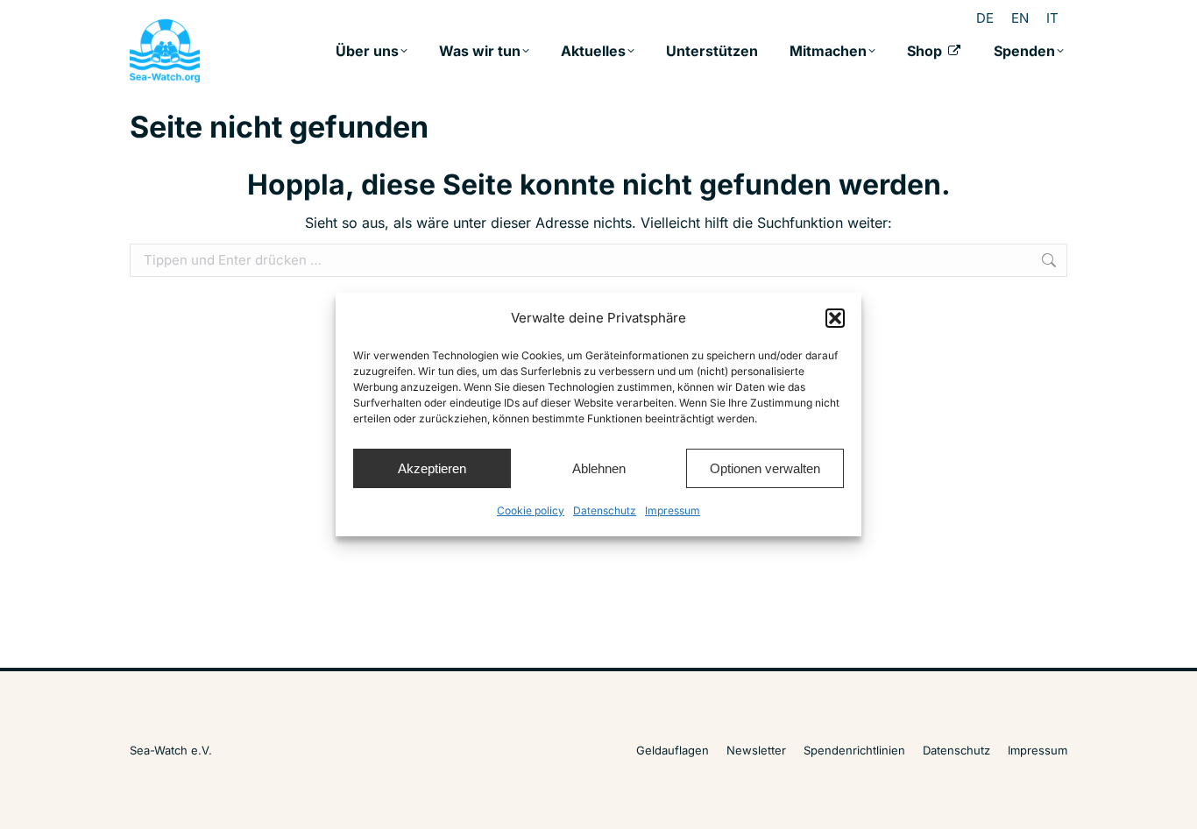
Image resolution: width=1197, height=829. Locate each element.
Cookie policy (530, 510)
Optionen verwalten (765, 468)
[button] (835, 318)
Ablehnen (599, 468)
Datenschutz (604, 510)
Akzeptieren (432, 468)
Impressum (672, 510)
